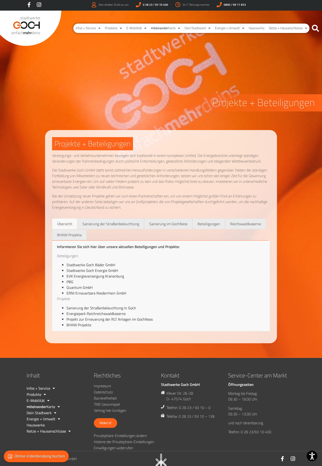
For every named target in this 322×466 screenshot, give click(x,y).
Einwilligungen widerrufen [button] (113, 448)
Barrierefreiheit (105, 398)
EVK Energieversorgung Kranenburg (95, 276)
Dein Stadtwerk (195, 28)
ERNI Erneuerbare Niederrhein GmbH (96, 293)
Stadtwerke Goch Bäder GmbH (90, 265)
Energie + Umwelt (227, 28)
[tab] (64, 223)
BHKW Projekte (78, 325)
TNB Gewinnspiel (107, 404)
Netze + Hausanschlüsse (286, 28)
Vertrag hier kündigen (110, 410)
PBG (69, 282)
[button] (315, 28)
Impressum (102, 386)
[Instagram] (38, 4)
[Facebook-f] (29, 4)
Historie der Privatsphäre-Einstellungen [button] (124, 442)
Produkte (111, 28)
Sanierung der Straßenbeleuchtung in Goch (101, 308)
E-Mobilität (134, 28)
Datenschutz (103, 392)
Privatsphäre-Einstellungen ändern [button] (120, 435)
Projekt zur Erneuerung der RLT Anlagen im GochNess (109, 319)
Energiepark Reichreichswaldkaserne (96, 313)
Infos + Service (86, 28)
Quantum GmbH (79, 287)
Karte (163, 28)
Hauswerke (256, 28)
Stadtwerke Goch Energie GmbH (92, 270)
